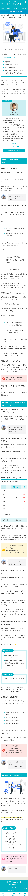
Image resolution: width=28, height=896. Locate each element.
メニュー (3, 895)
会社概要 (14, 887)
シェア (8, 895)
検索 (25, 895)
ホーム (19, 895)
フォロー (14, 895)
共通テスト (15, 8)
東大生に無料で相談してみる (13, 12)
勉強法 (3, 8)
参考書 (8, 8)
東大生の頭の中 (14, 4)
